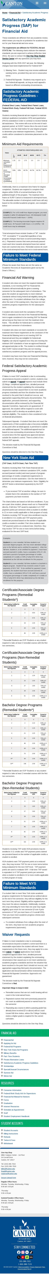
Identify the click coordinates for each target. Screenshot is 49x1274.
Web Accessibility (23, 1267)
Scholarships (9, 1066)
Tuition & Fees (9, 1140)
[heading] (12, 4)
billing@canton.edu (8, 1169)
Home (4, 13)
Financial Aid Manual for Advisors (17, 1097)
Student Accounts (11, 1130)
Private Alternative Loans (14, 1060)
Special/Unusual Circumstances (16, 1069)
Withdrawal (8, 1143)
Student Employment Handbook (16, 1116)
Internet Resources (11, 1107)
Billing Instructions (11, 1134)
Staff (6, 1113)
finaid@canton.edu (8, 1171)
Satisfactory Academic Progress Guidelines (21, 1063)
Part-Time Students (12, 1056)
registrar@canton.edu (9, 1174)
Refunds (7, 1137)
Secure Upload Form (8, 1178)
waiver (9, 952)
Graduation (8, 1103)
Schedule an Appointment (14, 1110)
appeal (13, 382)
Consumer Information (12, 1090)
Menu (45, 3)
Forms (6, 1100)
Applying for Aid (10, 1043)
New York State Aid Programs (16, 1050)
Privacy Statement (35, 1267)
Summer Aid (8, 1073)
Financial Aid (15, 13)
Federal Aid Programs (12, 1047)
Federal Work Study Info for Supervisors (20, 1093)
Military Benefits (10, 1053)
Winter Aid (8, 1076)
